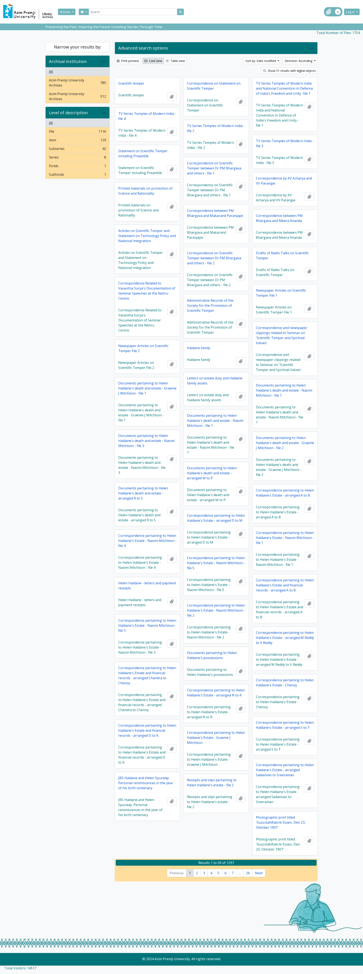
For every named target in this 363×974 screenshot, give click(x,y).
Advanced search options (143, 48)
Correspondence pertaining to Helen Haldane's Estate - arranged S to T (285, 725)
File (77, 132)
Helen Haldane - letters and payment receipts (147, 585)
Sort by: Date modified (261, 61)
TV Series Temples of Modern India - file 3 (285, 143)
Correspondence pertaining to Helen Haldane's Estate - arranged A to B (285, 493)
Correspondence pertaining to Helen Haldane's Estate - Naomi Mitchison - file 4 (147, 540)
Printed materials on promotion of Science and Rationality (145, 191)
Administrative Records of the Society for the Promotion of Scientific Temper (210, 305)
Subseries (77, 149)
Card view (155, 61)
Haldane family (198, 348)
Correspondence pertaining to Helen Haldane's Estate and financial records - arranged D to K (147, 730)
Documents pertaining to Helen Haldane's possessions (212, 655)
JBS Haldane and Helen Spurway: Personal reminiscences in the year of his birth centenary (145, 783)
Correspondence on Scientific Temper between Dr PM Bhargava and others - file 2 (214, 258)
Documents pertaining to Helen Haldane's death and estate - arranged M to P (212, 473)
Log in (350, 12)
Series (77, 158)
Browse (65, 12)
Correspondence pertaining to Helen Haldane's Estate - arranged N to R (216, 692)
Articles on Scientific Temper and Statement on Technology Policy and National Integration (147, 235)
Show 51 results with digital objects (291, 71)
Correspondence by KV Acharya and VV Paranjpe (284, 181)
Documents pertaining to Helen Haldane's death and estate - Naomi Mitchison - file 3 (146, 440)
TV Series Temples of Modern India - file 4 (147, 116)
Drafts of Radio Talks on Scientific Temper (282, 255)
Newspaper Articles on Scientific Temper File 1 (281, 293)
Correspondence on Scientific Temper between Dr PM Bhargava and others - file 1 (214, 168)
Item (77, 141)
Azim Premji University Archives (77, 83)
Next (259, 873)
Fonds (77, 167)
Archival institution (68, 61)
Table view (177, 61)
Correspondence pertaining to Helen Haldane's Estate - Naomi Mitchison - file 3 (147, 625)
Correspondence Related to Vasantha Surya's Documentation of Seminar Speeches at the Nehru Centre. (146, 291)
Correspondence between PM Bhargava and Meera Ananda (279, 218)
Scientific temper (131, 83)
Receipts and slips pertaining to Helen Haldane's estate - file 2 (212, 782)
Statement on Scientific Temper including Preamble (143, 153)
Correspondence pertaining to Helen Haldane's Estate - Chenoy (285, 682)
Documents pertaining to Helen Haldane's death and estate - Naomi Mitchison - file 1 (284, 390)
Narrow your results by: (77, 47)
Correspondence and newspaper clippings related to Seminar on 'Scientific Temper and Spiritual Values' (281, 335)
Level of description (68, 112)
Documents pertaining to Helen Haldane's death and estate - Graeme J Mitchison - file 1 (147, 388)
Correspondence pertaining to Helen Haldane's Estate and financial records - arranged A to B (285, 585)
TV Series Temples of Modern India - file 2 (216, 128)
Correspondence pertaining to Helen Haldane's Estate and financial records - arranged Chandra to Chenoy (147, 675)
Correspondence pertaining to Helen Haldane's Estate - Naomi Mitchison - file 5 (216, 563)
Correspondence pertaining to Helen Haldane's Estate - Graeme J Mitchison (216, 737)
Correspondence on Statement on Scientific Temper (214, 86)
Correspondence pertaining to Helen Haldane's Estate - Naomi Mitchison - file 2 (216, 610)
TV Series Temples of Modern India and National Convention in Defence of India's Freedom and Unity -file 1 (284, 88)
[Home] (30, 12)
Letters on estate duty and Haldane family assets (214, 380)
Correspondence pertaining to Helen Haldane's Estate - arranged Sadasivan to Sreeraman (285, 770)
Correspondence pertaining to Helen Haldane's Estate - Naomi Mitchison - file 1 (285, 537)
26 (248, 873)
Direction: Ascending (299, 61)
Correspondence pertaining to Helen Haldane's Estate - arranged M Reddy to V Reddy (285, 637)
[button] (328, 11)
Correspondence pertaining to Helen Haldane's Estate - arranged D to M (216, 518)
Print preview (129, 61)
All (51, 71)
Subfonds (77, 175)
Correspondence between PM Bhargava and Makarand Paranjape (215, 213)
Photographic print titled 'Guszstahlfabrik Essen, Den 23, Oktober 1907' (280, 822)
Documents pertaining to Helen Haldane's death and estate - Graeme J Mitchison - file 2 (285, 442)
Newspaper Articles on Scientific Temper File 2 (143, 348)
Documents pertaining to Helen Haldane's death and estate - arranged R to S (143, 493)
